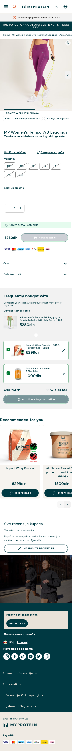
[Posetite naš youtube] (30, 656)
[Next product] (67, 504)
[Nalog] (57, 6)
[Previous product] (60, 504)
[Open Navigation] (6, 6)
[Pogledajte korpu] (65, 6)
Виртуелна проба (52, 152)
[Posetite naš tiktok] (22, 656)
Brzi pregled (23, 493)
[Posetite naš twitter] (38, 656)
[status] (14, 208)
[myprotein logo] (35, 6)
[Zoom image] (68, 43)
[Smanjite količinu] (8, 208)
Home (6, 35)
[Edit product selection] (63, 350)
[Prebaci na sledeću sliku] (68, 75)
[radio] (9, 166)
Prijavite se (17, 623)
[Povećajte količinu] (20, 208)
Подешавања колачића (19, 634)
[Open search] (14, 6)
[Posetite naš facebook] (14, 656)
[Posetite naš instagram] (6, 656)
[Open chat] (47, 656)
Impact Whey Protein (20, 468)
